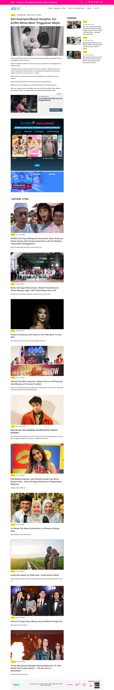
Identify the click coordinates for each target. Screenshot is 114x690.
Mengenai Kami (78, 685)
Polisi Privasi (84, 685)
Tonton (71, 8)
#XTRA (63, 8)
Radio (89, 8)
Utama (50, 8)
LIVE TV (96, 8)
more (37, 165)
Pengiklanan (70, 684)
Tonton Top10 (27, 131)
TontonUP (18, 131)
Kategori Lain (79, 8)
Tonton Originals (39, 131)
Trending (56, 8)
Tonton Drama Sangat (53, 131)
